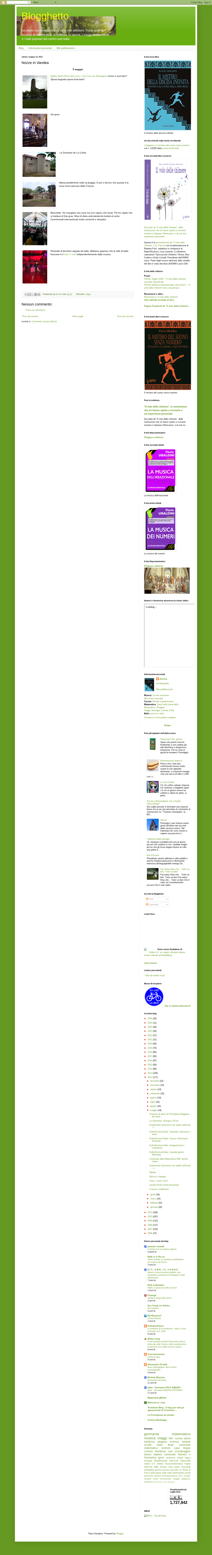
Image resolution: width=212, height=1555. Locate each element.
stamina (157, 1476)
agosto (153, 1097)
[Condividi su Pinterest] (39, 294)
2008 (150, 1225)
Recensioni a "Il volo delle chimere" (161, 297)
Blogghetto (45, 16)
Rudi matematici (156, 1285)
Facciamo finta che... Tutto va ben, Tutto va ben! (174, 870)
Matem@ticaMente (157, 1398)
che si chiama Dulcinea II (177, 1006)
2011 (150, 1212)
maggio (154, 1110)
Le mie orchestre (161, 695)
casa (177, 1448)
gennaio (154, 1207)
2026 (150, 1018)
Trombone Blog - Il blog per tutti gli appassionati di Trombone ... (166, 1408)
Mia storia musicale (153, 698)
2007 (150, 1229)
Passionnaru (165, 1479)
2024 (150, 1027)
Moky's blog (154, 1339)
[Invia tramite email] (26, 294)
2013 (150, 1073)
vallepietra (171, 1482)
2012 (150, 1077)
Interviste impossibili (179, 1460)
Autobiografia (162, 683)
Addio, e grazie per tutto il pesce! (162, 1288)
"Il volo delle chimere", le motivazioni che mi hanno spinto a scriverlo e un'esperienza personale (165, 410)
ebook (160, 1463)
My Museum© (155, 1315)
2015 (150, 1064)
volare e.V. (149, 1463)
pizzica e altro (157, 713)
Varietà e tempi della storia (159, 1298)
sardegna (148, 1482)
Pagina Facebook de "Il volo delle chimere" (166, 306)
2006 (150, 1233)
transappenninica (170, 1476)
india (169, 1473)
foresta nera (166, 1467)
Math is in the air (156, 1256)
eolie (164, 1473)
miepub (186, 1441)
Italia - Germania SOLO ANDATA (164, 1387)
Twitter (167, 725)
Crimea (164, 710)
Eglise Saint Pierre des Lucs (65, 76)
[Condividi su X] (32, 294)
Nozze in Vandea (157, 1176)
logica (187, 1457)
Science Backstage (157, 1420)
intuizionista (157, 1482)
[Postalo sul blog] (29, 294)
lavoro (147, 1454)
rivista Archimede (170, 148)
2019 (150, 1048)
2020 (150, 1043)
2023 (150, 1031)
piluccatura (156, 1473)
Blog (21, 48)
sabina (158, 1454)
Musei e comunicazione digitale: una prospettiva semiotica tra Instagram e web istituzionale (166, 1275)
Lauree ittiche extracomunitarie (164, 1185)
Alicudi (163, 820)
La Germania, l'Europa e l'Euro (163, 1121)
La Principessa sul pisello (161, 1415)
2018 (150, 1052)
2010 (150, 1216)
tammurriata (178, 1473)
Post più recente (30, 316)
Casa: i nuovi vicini (158, 1180)
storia (187, 1438)
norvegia (148, 1460)
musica (150, 1438)
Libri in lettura (150, 963)
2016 (150, 1060)
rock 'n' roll (69, 254)
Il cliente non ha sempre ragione (162, 1249)
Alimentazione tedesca (171, 760)
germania (151, 1434)
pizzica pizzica (162, 1470)
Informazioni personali (40, 48)
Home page (77, 316)
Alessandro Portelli (157, 1364)
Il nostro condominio (159, 1189)
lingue (186, 1448)
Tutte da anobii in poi (155, 975)
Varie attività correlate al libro (159, 300)
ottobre (154, 1089)
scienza (174, 1441)
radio (160, 1444)
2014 (150, 1069)
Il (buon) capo (154, 1357)
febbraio (154, 1203)
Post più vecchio (125, 316)
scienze (165, 1448)
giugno (153, 1106)
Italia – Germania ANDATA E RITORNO (165, 1390)
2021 (150, 1039)
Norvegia (155, 710)
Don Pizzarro (153, 855)
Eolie (171, 710)
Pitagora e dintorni (153, 437)
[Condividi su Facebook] (35, 294)
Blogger (119, 1533)
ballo (156, 1467)
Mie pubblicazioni (66, 48)
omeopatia (149, 1470)
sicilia (155, 1479)
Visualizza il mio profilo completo (160, 717)
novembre (155, 1085)
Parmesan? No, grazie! (171, 739)
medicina (149, 1441)
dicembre (155, 1081)
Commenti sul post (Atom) (44, 321)
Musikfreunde (160, 1460)
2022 (150, 1035)
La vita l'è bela (167, 782)
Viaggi (147, 710)
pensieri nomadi (156, 1246)
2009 (150, 1220)
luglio (153, 1102)
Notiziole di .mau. (157, 1402)
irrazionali (185, 1467)
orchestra (170, 1457)
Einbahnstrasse (155, 1326)
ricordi (147, 1444)
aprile (153, 1194)
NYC (181, 1476)
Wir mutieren (153, 1308)
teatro (177, 1467)
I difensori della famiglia (158, 839)
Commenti (153, 904)
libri (171, 1438)
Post (150, 899)
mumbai (147, 1479)
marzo (153, 1198)
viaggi (88, 294)
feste (171, 1444)
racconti (174, 1470)
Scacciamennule (156, 1354)
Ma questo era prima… (158, 1380)
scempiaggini (182, 1451)
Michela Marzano (156, 1377)
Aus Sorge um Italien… (159, 1305)
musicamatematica (174, 1463)
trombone (160, 1451)
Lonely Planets (154, 1318)
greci (161, 1457)
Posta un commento (35, 310)
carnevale (170, 1454)
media (180, 1457)
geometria (148, 1476)
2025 (150, 1023)
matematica (181, 1434)
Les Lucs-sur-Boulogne (94, 76)
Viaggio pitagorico (181, 1479)
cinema (148, 1451)
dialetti (187, 1473)
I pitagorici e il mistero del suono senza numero (166, 145)
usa (170, 1451)
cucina (179, 1438)
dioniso (163, 679)
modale (187, 1476)
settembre (155, 1093)
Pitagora (161, 707)
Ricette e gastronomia (163, 701)
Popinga (152, 1295)
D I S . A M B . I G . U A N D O (163, 1269)
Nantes (152, 1172)
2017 (150, 1056)
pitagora (162, 1441)
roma (164, 1482)
